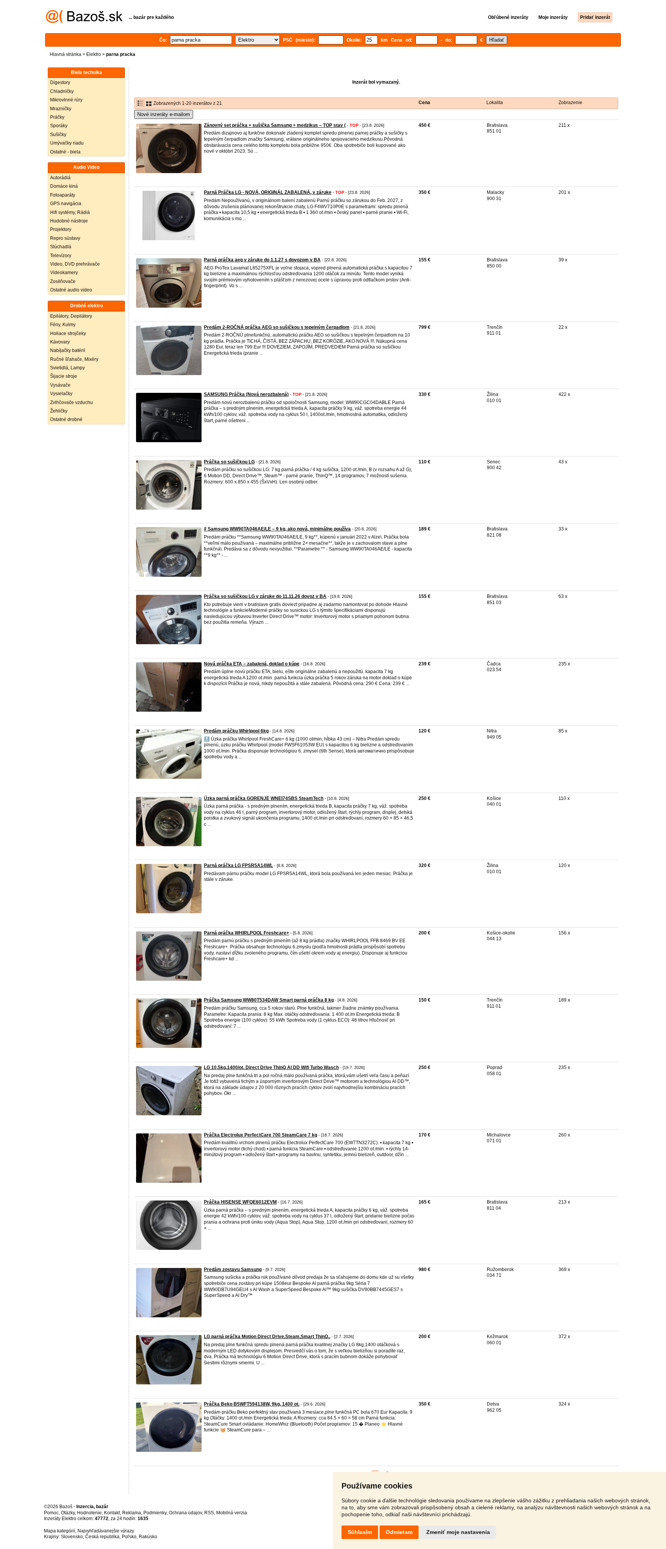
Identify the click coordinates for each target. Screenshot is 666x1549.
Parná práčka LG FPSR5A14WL (238, 865)
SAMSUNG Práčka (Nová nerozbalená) (246, 394)
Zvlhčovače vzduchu (71, 402)
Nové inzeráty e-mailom (163, 114)
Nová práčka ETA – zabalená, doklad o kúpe (251, 664)
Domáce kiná (64, 186)
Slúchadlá (60, 246)
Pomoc (51, 1512)
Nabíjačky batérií (67, 350)
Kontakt (112, 1512)
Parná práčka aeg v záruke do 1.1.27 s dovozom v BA (262, 260)
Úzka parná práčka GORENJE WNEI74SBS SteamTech (263, 798)
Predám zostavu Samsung (233, 1269)
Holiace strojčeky (68, 333)
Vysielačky (61, 393)
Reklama (131, 1512)
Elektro (93, 54)
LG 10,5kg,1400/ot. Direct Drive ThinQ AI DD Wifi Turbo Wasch (271, 1067)
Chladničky (62, 91)
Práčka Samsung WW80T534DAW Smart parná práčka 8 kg (269, 1000)
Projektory (60, 229)
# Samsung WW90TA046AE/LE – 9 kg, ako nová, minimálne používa (277, 529)
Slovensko (72, 1536)
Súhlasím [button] (360, 1532)
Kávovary (60, 342)
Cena (424, 102)
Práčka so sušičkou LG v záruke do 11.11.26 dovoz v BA (265, 596)
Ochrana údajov (185, 1512)
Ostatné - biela (65, 152)
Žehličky (58, 411)
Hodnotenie (89, 1512)
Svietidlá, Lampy (67, 367)
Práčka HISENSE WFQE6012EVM (240, 1202)
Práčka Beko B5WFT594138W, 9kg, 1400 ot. (251, 1404)
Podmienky (154, 1512)
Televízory (60, 255)
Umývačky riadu (67, 143)
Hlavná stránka (65, 54)
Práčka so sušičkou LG (229, 462)
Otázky (68, 1512)
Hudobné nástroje (69, 221)
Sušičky (58, 134)
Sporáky (58, 125)
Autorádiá (60, 177)
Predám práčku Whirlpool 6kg (236, 731)
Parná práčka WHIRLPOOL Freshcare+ (246, 933)
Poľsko (129, 1536)
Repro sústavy (65, 238)
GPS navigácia (65, 203)
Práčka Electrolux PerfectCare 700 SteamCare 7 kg (260, 1135)
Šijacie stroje (63, 376)
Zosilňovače (63, 281)
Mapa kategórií (59, 1531)
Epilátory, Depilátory (71, 316)
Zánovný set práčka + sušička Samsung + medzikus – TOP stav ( (275, 125)
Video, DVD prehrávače (75, 264)
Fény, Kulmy (63, 324)
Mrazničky (60, 108)
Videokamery (64, 272)
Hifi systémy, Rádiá (70, 212)
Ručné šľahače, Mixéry (74, 359)
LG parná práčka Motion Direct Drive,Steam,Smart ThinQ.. (267, 1336)
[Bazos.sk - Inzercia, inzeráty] (84, 21)
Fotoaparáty (62, 195)
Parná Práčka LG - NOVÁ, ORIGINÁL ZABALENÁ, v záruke (267, 192)
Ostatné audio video (71, 290)
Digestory (60, 82)
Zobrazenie (570, 102)
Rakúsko (148, 1536)
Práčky (57, 117)
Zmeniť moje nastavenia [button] (458, 1532)
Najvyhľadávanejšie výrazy (105, 1531)
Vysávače (60, 385)
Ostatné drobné (66, 419)
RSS (209, 1512)
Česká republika (102, 1536)
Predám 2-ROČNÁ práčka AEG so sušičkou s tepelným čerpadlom (277, 327)
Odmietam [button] (399, 1532)
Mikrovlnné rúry (66, 100)
